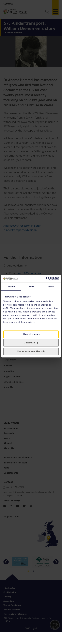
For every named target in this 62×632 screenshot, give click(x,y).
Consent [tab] (11, 286)
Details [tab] (31, 286)
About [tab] (51, 286)
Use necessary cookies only (31, 351)
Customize (29, 342)
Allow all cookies (31, 334)
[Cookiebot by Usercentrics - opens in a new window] (46, 278)
